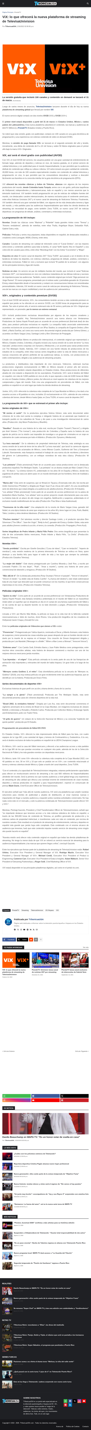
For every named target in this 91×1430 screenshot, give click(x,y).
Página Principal (7, 12)
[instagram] (21, 930)
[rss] (33, 930)
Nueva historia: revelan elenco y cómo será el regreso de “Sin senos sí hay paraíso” (48, 1184)
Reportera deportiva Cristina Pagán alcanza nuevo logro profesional (41, 1164)
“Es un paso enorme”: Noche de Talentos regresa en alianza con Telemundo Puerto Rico (50, 1243)
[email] (37, 930)
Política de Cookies (73, 1426)
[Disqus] (45, 1013)
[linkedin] (30, 930)
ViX (57, 910)
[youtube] (24, 930)
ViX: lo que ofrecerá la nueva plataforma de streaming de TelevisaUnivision (14, 972)
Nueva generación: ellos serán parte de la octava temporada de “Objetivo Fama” (46, 1174)
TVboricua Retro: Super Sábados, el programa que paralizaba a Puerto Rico (44, 1345)
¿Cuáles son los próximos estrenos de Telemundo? (35, 1154)
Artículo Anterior (9, 1051)
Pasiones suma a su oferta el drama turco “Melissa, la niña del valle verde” (44, 1361)
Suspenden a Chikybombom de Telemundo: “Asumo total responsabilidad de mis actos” (50, 1233)
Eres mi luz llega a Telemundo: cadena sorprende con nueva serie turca (42, 1382)
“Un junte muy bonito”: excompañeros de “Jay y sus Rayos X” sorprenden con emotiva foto (51, 1194)
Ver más (86, 947)
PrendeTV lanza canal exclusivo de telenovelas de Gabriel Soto (74, 971)
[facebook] (15, 930)
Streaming (25, 910)
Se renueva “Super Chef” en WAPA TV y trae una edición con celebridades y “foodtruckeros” (51, 1308)
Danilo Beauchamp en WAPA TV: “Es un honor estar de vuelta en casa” (41, 1137)
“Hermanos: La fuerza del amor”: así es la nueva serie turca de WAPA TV (43, 1204)
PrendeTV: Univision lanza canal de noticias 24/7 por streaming (45, 971)
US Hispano (50, 910)
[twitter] (18, 930)
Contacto (85, 1426)
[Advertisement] (45, 36)
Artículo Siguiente (81, 1051)
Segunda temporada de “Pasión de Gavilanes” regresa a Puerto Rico (41, 1263)
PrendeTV (17, 12)
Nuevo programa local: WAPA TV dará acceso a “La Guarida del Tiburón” (43, 1253)
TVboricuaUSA (36, 919)
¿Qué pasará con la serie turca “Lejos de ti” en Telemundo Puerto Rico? (43, 1372)
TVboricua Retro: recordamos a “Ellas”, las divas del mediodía (39, 1325)
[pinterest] (27, 930)
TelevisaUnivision (44, 107)
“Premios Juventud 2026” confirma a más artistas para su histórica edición (44, 1223)
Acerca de (59, 1426)
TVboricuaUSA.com (27, 1423)
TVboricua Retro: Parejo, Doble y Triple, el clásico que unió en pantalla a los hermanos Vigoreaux (49, 1336)
